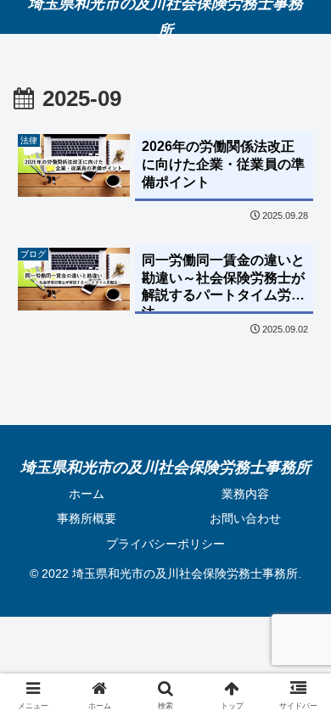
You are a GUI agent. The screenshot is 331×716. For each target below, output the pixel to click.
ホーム (86, 494)
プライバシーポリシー (165, 544)
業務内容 (245, 494)
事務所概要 (86, 518)
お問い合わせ (245, 518)
